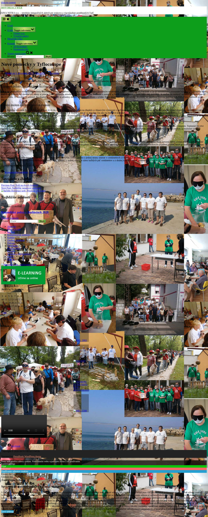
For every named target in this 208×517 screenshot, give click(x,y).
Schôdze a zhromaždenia (19, 254)
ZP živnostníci (20, 46)
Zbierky (11, 259)
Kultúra (11, 237)
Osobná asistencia (16, 240)
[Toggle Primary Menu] (6, 19)
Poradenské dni (20, 49)
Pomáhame (12, 245)
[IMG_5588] (81, 403)
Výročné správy (21, 36)
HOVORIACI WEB (11, 7)
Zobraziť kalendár (10, 218)
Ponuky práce (14, 248)
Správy (32, 172)
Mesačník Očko (15, 38)
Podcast (11, 243)
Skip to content (8, 2)
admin (54, 73)
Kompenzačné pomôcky (16, 172)
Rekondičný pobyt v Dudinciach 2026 (25, 212)
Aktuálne (11, 226)
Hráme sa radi (14, 229)
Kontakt (11, 43)
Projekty (11, 251)
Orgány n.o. (19, 33)
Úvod (10, 25)
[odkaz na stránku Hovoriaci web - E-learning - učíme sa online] (23, 283)
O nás (10, 30)
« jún (3, 312)
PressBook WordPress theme (27, 456)
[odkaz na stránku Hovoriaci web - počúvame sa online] (18, 264)
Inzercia (11, 232)
